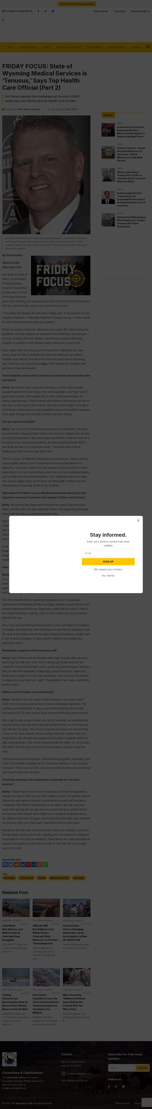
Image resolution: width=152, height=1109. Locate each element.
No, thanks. (108, 575)
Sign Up (108, 561)
